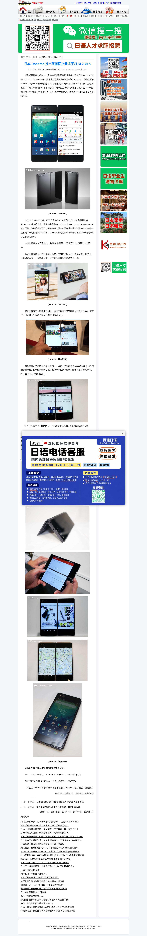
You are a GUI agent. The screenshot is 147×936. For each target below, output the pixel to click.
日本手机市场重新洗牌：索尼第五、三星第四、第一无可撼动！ (50, 829)
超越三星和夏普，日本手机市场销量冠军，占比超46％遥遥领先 (50, 822)
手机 (49, 57)
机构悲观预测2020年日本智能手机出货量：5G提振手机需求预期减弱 (52, 855)
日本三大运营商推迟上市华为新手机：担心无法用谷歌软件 (47, 866)
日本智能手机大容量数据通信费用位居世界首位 (42, 844)
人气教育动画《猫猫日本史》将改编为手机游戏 (42, 881)
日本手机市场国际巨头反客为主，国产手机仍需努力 (44, 825)
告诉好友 (66, 812)
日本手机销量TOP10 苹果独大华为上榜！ (40, 877)
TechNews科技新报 (49, 69)
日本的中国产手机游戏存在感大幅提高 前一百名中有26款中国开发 (51, 840)
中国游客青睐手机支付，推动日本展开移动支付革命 (44, 900)
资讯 (55, 57)
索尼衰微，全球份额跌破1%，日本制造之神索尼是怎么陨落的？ (50, 848)
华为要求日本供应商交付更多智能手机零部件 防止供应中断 (48, 911)
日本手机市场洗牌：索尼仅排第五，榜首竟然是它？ (44, 833)
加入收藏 (55, 812)
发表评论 (44, 812)
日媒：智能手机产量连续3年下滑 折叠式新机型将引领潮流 (47, 907)
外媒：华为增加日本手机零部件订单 (37, 903)
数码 (43, 57)
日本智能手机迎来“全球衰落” (34, 892)
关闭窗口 (88, 812)
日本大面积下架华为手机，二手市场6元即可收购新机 (45, 863)
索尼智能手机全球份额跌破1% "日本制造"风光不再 (44, 889)
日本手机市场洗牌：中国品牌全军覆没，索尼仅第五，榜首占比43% (52, 837)
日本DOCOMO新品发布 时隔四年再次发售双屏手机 (60, 802)
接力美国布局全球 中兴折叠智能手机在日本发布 (58, 807)
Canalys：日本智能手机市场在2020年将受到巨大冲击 (45, 859)
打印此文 (77, 812)
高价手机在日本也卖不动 (32, 896)
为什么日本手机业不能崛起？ (34, 874)
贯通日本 (35, 57)
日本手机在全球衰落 (30, 870)
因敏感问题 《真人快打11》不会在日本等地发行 (43, 885)
